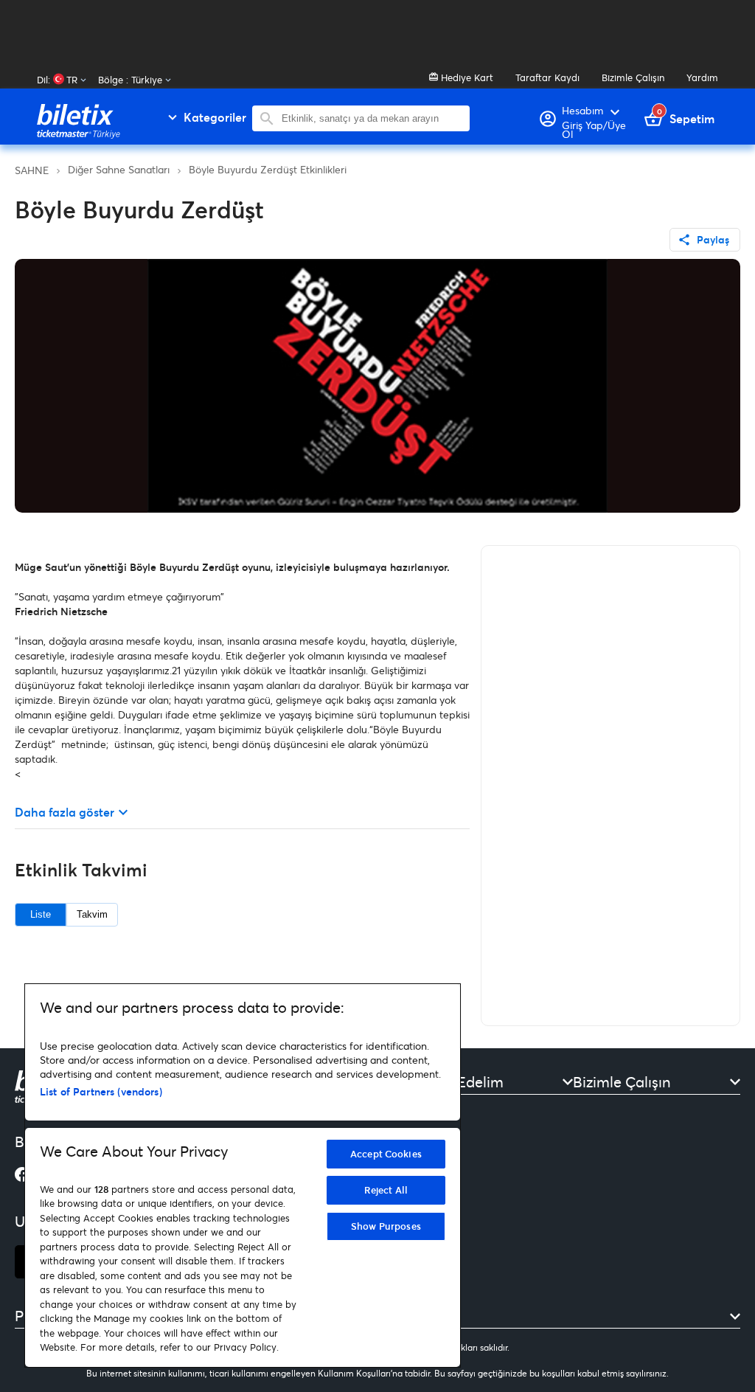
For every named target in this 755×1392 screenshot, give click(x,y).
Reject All (386, 1190)
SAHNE (32, 170)
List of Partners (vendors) (101, 1091)
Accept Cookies (386, 1153)
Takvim (92, 914)
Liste (40, 914)
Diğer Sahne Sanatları (119, 169)
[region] (243, 1175)
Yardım (702, 77)
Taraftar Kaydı (547, 77)
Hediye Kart (465, 77)
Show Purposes (386, 1226)
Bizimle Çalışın (633, 77)
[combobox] (372, 118)
